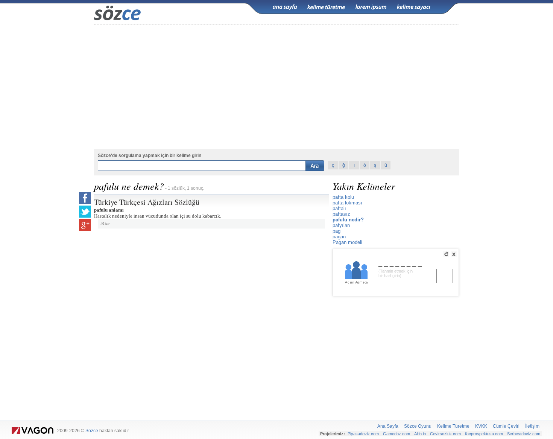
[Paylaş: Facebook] (85, 198)
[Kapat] (454, 254)
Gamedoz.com (396, 433)
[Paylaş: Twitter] (85, 212)
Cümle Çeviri (506, 426)
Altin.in (420, 433)
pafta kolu (343, 197)
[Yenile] (446, 254)
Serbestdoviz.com (523, 433)
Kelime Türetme (453, 426)
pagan (339, 236)
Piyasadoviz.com (363, 433)
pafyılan (341, 225)
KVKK (481, 426)
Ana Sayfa (387, 426)
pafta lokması (347, 203)
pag (336, 231)
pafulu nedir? (348, 220)
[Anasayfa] (285, 7)
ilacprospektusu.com (484, 433)
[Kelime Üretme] (326, 7)
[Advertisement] (276, 356)
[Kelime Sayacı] (414, 7)
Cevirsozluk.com (445, 433)
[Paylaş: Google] (85, 225)
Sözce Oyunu (417, 426)
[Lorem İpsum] (370, 7)
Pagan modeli (347, 242)
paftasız (341, 214)
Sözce (91, 430)
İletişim (532, 426)
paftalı (339, 208)
